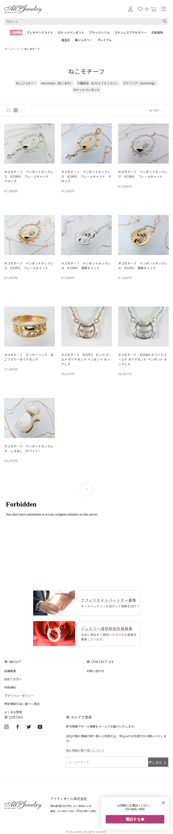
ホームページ (12, 49)
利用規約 (10, 687)
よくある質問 (13, 712)
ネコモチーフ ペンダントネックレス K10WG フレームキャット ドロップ (29, 176)
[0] (153, 9)
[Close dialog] (163, 802)
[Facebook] (17, 726)
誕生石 (65, 40)
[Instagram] (6, 726)
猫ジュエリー (83, 40)
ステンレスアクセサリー (130, 32)
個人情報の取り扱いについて (85, 750)
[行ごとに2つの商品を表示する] (9, 110)
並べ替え (155, 110)
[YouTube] (40, 726)
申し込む (156, 762)
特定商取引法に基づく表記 (22, 704)
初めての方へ (13, 679)
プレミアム (104, 40)
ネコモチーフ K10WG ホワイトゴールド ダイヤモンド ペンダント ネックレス (142, 359)
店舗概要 (10, 671)
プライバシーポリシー (19, 695)
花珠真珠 (157, 32)
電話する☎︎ (135, 819)
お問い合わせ (95, 671)
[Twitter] (29, 726)
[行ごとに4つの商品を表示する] (16, 110)
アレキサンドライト (40, 32)
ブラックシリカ (99, 32)
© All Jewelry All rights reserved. (86, 831)
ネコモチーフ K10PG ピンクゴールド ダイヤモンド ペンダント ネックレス (86, 359)
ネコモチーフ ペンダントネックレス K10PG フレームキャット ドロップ (86, 176)
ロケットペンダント (71, 32)
